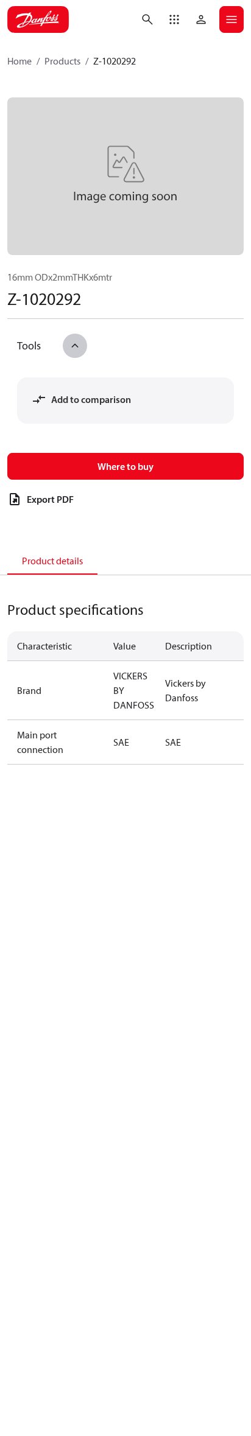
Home (19, 61)
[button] (174, 19)
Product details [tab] (52, 561)
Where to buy (125, 466)
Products (62, 61)
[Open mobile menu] (231, 19)
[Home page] (38, 19)
